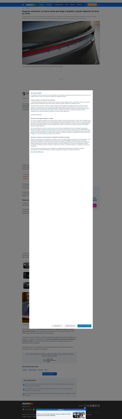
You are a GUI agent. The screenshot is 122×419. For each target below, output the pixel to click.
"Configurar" (33, 133)
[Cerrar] (85, 408)
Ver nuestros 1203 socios (37, 152)
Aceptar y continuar (84, 325)
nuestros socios (51, 128)
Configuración (70, 325)
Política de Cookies (48, 109)
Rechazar (57, 325)
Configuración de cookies (37, 111)
